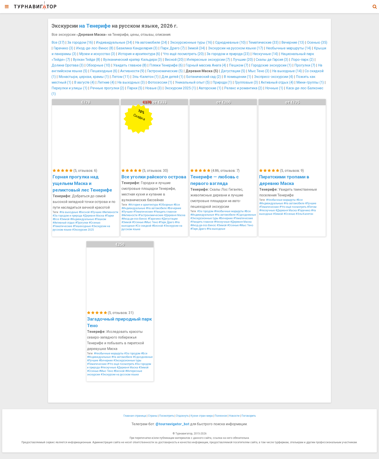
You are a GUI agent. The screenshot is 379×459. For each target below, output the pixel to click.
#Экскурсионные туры (204, 218)
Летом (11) (120, 77)
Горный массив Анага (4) (206, 65)
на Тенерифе (95, 26)
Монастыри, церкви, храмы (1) (84, 77)
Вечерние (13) (292, 42)
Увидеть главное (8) (130, 65)
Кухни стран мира (202, 415)
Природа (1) (222, 82)
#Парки (109, 215)
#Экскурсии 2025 (83, 229)
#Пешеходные (82, 226)
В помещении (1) (237, 77)
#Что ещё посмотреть (292, 206)
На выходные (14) (287, 71)
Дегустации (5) (233, 71)
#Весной (84, 212)
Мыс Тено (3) (258, 71)
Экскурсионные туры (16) (191, 42)
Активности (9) (132, 71)
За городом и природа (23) (228, 54)
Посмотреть (166, 415)
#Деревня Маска (93, 215)
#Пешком (100, 219)
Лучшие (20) (243, 59)
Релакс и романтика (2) (243, 88)
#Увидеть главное (165, 211)
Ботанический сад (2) (203, 77)
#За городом (205, 211)
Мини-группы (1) (310, 82)
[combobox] (374, 4)
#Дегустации (169, 218)
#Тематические (62, 226)
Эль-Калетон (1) (145, 77)
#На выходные (68, 212)
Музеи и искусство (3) (97, 54)
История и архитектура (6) (139, 54)
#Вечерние (174, 208)
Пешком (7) (238, 65)
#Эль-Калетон (304, 213)
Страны (152, 415)
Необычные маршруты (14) (288, 48)
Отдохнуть (182, 415)
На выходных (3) (131, 82)
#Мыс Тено (151, 222)
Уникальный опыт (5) (192, 82)
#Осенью (94, 222)
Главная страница (134, 415)
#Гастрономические (150, 215)
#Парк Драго (166, 222)
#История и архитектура (143, 204)
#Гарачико (154, 218)
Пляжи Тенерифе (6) (166, 65)
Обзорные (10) (98, 65)
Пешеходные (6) (103, 71)
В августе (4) (84, 82)
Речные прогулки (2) (107, 88)
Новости (234, 415)
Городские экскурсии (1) (271, 65)
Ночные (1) (274, 88)
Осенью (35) (317, 42)
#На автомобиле (156, 208)
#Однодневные (246, 214)
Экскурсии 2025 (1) (180, 88)
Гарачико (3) (63, 48)
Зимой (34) (196, 48)
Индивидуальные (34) (114, 42)
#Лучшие (96, 212)
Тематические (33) (263, 42)
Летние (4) (105, 82)
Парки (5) (134, 88)
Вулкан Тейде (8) (86, 59)
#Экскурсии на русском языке (120, 374)
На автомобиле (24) (151, 42)
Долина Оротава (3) (68, 65)
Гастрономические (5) (165, 71)
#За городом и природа (67, 215)
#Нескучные (222, 221)
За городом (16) (80, 42)
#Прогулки (81, 222)
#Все (56, 219)
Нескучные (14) (265, 54)
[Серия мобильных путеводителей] (35, 5)
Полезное (221, 415)
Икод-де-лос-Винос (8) (94, 48)
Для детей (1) (172, 77)
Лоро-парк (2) (302, 59)
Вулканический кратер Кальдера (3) (132, 59)
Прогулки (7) (304, 65)
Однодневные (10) (230, 42)
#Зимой (65, 219)
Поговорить (248, 415)
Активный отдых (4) (277, 82)
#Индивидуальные (82, 219)
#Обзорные (166, 204)
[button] (374, 6)
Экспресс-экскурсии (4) (273, 77)
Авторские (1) (210, 88)
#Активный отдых (64, 222)
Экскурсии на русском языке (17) (235, 48)
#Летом (311, 206)
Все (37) (58, 42)
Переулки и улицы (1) (69, 88)
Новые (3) (153, 88)
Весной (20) (174, 59)
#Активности (110, 212)
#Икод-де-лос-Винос (134, 218)
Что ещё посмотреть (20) (183, 54)
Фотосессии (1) (160, 82)
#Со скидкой (143, 225)
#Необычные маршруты (229, 211)
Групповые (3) (246, 82)
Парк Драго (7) (172, 48)
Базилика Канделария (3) (136, 48)
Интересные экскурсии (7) (208, 59)
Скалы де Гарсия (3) (272, 59)
